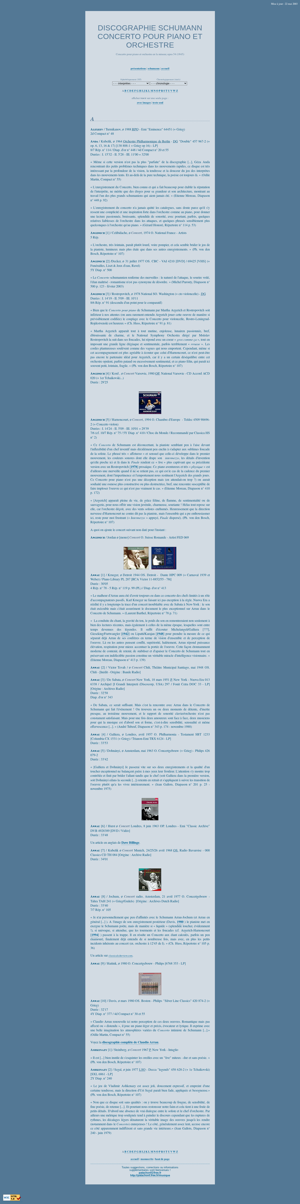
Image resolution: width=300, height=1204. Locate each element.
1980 (180, 921)
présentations (138, 68)
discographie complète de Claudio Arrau (130, 1042)
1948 (160, 633)
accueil (165, 68)
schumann (153, 68)
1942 (125, 633)
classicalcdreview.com (120, 955)
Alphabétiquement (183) (130, 79)
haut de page (162, 1159)
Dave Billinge (130, 842)
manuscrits (147, 1159)
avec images (144, 102)
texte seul (158, 102)
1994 (94, 934)
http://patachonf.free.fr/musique (150, 1175)
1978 (134, 466)
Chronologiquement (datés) (168, 79)
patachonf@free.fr (150, 1172)
